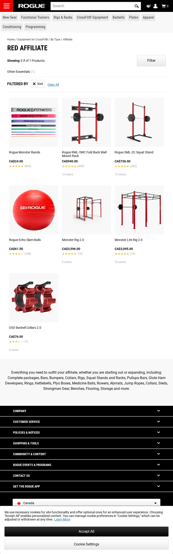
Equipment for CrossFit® (33, 39)
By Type (55, 39)
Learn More (62, 519)
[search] (95, 6)
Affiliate (67, 39)
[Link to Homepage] (32, 6)
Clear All (53, 84)
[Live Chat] (149, 6)
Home (11, 39)
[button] (136, 6)
